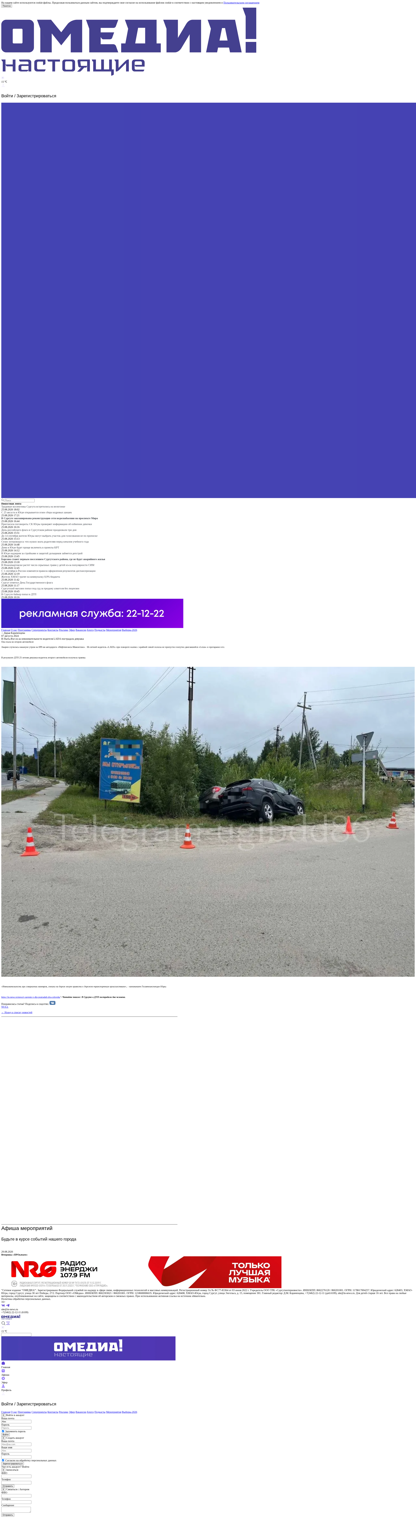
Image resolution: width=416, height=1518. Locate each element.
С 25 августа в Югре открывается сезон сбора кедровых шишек (36, 512)
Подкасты (99, 630)
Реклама (63, 630)
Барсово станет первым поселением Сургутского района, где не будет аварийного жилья (53, 559)
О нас (14, 630)
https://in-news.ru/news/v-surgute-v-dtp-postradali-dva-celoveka (30, 997)
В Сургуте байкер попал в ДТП (18, 594)
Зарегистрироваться (13, 1463)
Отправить (8, 1486)
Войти (5, 1434)
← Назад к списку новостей (16, 1012)
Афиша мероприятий (26, 1228)
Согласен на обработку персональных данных (30, 1460)
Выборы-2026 (129, 630)
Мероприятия (113, 630)
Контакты (52, 630)
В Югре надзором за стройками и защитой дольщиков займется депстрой (42, 553)
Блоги (90, 630)
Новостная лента (11, 503)
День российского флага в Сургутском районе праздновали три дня (38, 530)
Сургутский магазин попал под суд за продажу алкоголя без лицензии (40, 588)
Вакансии (81, 630)
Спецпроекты (39, 630)
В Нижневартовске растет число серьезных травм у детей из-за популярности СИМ (47, 565)
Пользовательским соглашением (241, 2)
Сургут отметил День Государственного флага (27, 582)
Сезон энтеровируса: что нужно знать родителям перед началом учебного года (45, 541)
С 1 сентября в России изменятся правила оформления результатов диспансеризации (48, 571)
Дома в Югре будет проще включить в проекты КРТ (30, 547)
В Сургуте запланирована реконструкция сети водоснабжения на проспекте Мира (49, 518)
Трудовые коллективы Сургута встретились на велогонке (33, 506)
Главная (5, 630)
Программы (24, 630)
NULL (4, 1007)
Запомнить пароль (15, 1431)
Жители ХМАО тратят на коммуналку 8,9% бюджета (30, 576)
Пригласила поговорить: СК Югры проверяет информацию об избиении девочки (46, 524)
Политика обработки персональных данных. (26, 1299)
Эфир (72, 630)
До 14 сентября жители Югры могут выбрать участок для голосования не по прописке (49, 535)
